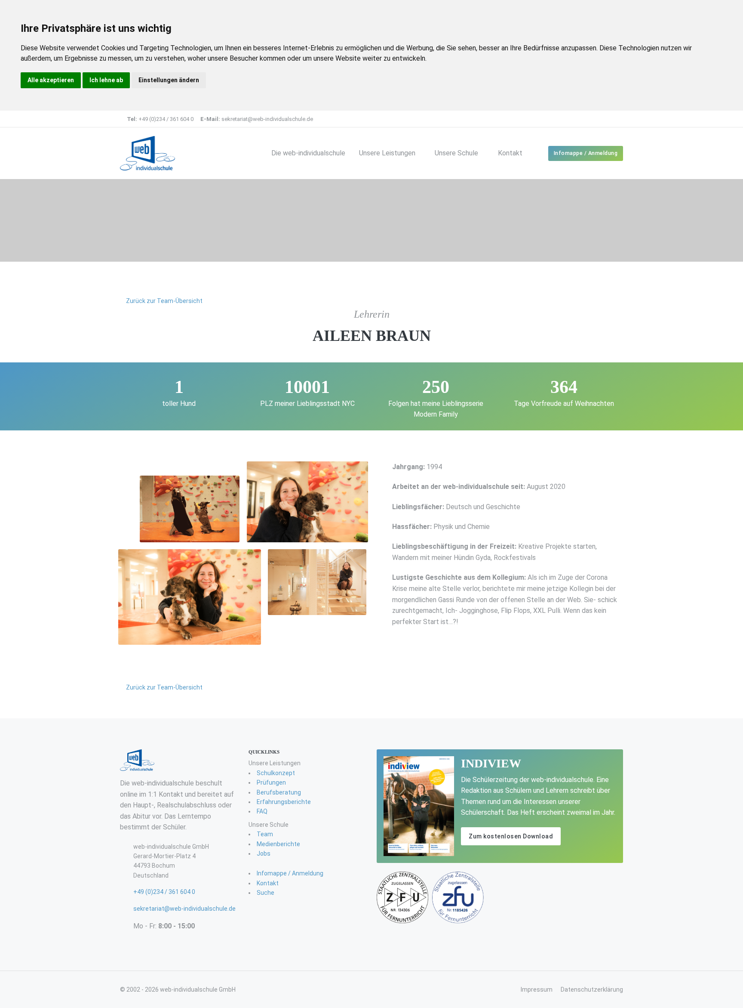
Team (265, 834)
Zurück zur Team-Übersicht (164, 300)
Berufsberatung (279, 792)
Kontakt (510, 153)
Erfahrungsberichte (284, 801)
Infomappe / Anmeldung (586, 153)
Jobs (263, 853)
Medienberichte (278, 844)
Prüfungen (271, 782)
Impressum (537, 989)
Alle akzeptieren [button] (51, 80)
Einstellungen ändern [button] (168, 80)
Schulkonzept (276, 773)
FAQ (262, 811)
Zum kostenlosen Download (511, 836)
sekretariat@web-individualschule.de (256, 119)
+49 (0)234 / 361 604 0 (160, 119)
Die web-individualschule (308, 153)
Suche (265, 892)
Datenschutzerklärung (592, 989)
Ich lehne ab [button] (106, 80)
